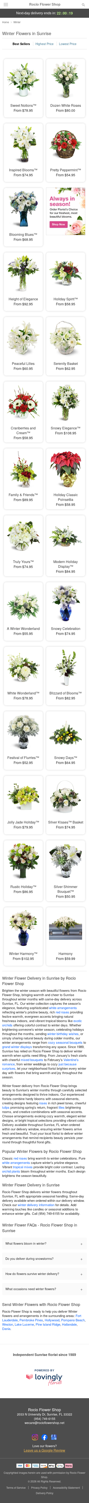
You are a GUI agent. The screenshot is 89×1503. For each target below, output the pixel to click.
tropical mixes (23, 1167)
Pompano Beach (73, 1320)
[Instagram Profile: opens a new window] (35, 1437)
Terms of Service (16, 1487)
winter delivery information (36, 1204)
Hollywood (52, 1320)
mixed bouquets (32, 1059)
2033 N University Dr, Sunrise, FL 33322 (44, 1414)
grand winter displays (17, 1046)
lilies (62, 1107)
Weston (7, 1324)
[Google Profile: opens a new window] (54, 1437)
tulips (6, 1107)
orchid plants (11, 1171)
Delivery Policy (44, 1493)
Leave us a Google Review (44, 1450)
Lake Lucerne (24, 1324)
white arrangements (63, 1007)
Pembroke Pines (31, 1320)
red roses (62, 1012)
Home (5, 22)
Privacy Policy (39, 1487)
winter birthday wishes (63, 1033)
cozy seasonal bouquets (65, 1042)
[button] (80, 1493)
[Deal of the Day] (65, 214)
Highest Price (44, 44)
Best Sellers (21, 44)
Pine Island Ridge (48, 1324)
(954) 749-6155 (44, 1418)
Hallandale (69, 1324)
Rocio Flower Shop (44, 4)
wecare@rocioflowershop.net (44, 1422)
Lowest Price (67, 44)
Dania (6, 1328)
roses (43, 1103)
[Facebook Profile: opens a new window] (44, 1437)
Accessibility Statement (66, 1487)
